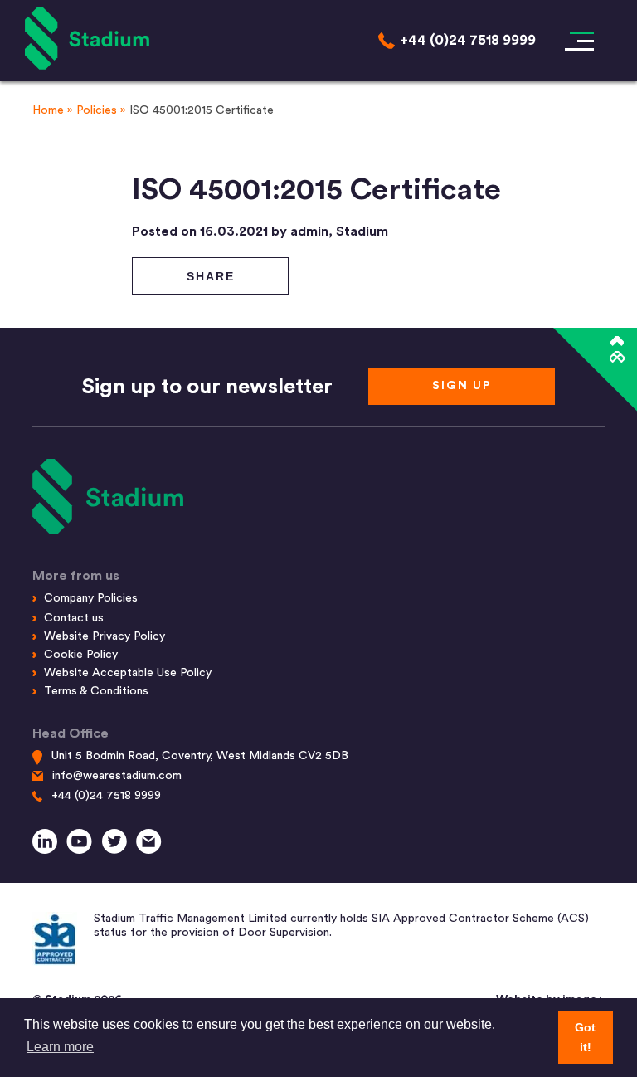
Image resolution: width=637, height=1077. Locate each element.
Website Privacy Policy (104, 636)
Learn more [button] (60, 1047)
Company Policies (91, 598)
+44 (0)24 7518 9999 (106, 796)
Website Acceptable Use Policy (128, 673)
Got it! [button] (585, 1037)
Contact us (74, 618)
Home (48, 110)
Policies (96, 110)
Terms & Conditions (96, 691)
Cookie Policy (81, 654)
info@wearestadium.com (117, 776)
